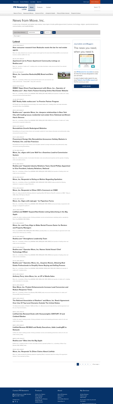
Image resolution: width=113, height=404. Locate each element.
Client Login (86, 2)
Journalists (32, 2)
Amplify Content (39, 402)
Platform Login (83, 396)
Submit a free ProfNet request (86, 80)
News (31, 7)
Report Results (38, 400)
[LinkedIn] (13, 401)
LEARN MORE (86, 86)
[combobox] (48, 32)
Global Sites (61, 401)
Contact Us (15, 400)
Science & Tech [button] (39, 13)
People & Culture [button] (75, 13)
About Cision (61, 396)
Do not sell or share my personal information (88, 400)
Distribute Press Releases (41, 399)
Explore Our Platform (40, 394)
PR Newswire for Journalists (85, 72)
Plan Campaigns (39, 396)
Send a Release (95, 2)
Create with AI (38, 397)
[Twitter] (17, 401)
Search (96, 7)
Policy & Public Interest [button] (63, 13)
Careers (59, 397)
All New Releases (84, 394)
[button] (41, 32)
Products (39, 7)
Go (54, 32)
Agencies (39, 2)
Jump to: (19, 32)
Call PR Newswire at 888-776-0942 (22, 394)
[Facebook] (15, 401)
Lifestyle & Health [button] (50, 13)
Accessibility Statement (63, 399)
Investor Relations (24, 2)
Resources (16, 2)
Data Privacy (83, 397)
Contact (48, 7)
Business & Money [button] (28, 13)
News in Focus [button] (18, 13)
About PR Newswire (62, 394)
